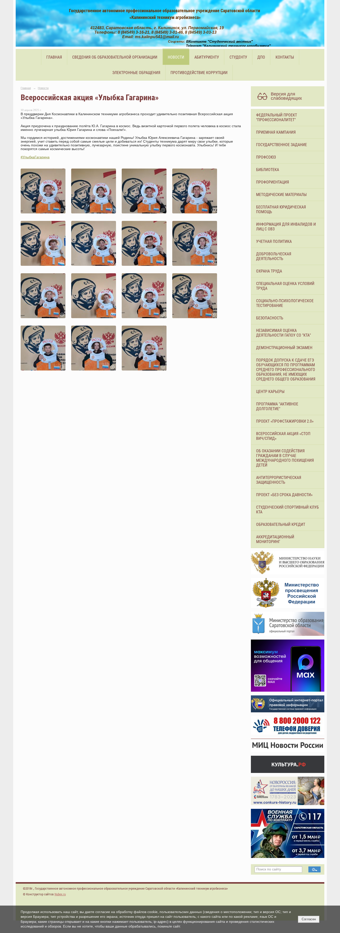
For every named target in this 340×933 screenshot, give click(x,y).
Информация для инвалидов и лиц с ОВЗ (286, 226)
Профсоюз (266, 157)
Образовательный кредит (280, 524)
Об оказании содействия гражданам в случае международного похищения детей (285, 458)
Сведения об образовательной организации (114, 57)
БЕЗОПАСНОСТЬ (269, 318)
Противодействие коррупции (198, 72)
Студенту (238, 57)
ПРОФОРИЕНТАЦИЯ (272, 182)
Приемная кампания (276, 132)
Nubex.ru (60, 894)
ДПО (261, 57)
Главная (54, 57)
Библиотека (267, 169)
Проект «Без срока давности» (284, 494)
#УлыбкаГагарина (35, 157)
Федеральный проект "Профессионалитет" (276, 117)
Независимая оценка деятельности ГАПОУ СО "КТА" (283, 333)
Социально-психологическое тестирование (285, 303)
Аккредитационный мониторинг (275, 539)
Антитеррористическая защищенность (278, 480)
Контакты (285, 57)
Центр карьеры (270, 391)
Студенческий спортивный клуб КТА (287, 509)
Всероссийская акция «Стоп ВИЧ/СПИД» (283, 436)
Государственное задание (281, 144)
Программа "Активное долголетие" (277, 406)
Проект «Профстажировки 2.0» (285, 421)
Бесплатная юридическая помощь (281, 209)
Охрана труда (269, 271)
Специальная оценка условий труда (285, 286)
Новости (176, 57)
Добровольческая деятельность (273, 256)
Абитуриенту (206, 57)
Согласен (309, 919)
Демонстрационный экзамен (284, 347)
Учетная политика (274, 241)
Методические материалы (281, 194)
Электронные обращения (136, 72)
